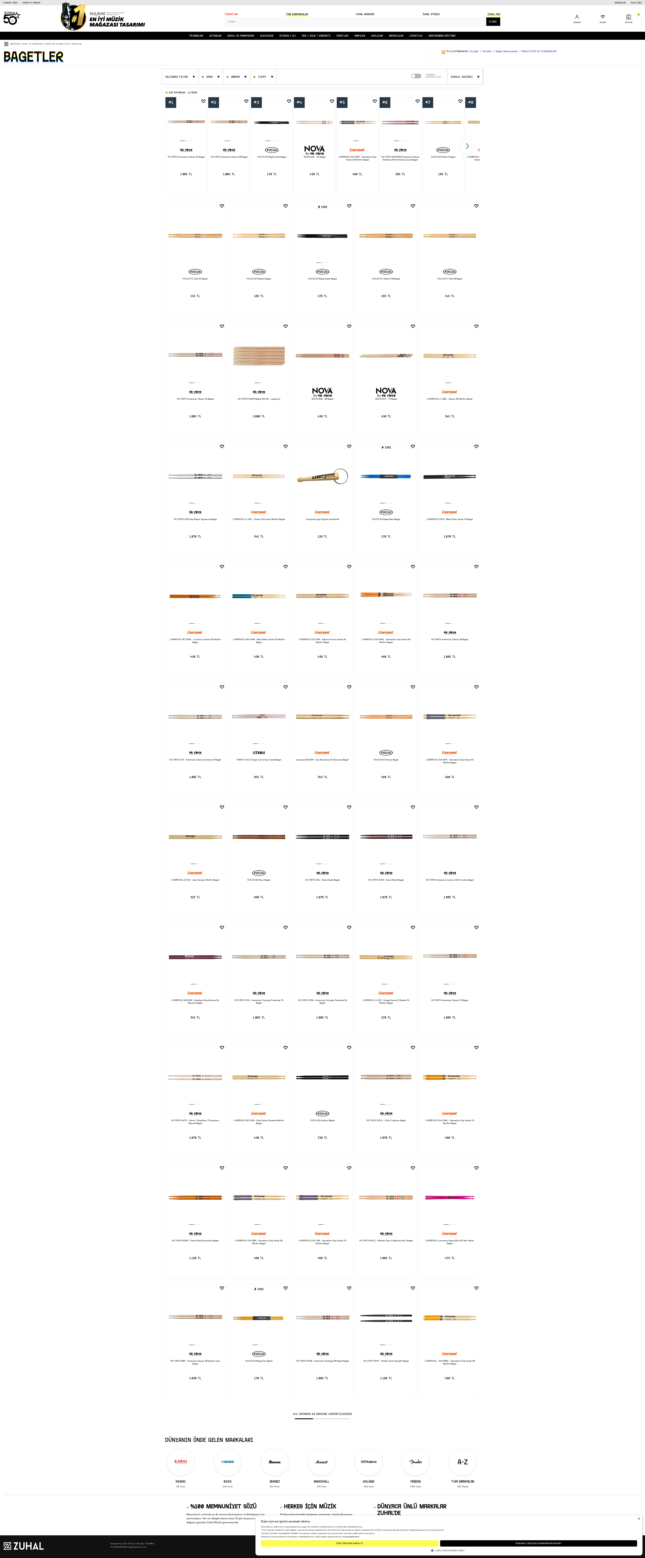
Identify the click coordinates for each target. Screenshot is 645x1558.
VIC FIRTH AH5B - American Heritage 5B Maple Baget (322, 1361)
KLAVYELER (266, 35)
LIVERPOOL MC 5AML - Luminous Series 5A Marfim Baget (195, 640)
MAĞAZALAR (620, 3)
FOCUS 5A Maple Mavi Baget (386, 519)
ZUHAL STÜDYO (431, 14)
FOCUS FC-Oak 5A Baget (195, 278)
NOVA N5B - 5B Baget (322, 399)
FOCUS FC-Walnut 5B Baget (386, 278)
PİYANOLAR (196, 35)
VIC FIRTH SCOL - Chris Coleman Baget (386, 1120)
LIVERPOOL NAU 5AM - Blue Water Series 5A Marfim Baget (259, 640)
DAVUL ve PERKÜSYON (240, 35)
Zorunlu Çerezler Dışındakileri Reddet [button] (538, 1543)
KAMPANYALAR (297, 14)
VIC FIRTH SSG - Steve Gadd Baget (322, 880)
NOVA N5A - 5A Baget (315, 157)
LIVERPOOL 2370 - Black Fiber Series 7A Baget (450, 519)
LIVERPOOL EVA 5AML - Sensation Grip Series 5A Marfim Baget (386, 640)
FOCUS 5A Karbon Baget (322, 1120)
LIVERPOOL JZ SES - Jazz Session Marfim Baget (195, 880)
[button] (449, 1550)
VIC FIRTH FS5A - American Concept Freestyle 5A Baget (322, 1001)
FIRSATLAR (231, 14)
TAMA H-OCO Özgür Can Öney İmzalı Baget (258, 759)
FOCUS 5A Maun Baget (258, 880)
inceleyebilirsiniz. (351, 1537)
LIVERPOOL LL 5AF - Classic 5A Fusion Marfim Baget (259, 519)
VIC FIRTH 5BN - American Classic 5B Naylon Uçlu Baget (195, 1362)
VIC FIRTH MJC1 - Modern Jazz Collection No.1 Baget (386, 1240)
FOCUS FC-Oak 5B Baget (449, 278)
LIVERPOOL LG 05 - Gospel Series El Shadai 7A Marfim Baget (386, 1001)
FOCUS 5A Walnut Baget (443, 157)
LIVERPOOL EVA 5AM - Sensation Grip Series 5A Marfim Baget (357, 158)
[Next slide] (467, 146)
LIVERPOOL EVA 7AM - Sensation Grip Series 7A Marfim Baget (322, 1242)
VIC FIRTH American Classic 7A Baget (449, 1000)
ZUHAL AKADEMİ (365, 14)
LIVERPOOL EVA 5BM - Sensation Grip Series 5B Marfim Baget (259, 1242)
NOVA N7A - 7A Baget (386, 399)
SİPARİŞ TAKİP (10, 3)
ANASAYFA (14, 44)
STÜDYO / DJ (287, 35)
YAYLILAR (377, 35)
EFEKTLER (342, 35)
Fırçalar (474, 51)
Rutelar (487, 51)
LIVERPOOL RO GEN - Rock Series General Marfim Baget (259, 1121)
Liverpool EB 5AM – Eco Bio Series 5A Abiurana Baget (322, 759)
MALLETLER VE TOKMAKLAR (539, 51)
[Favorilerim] (203, 101)
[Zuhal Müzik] (23, 1549)
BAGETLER (77, 44)
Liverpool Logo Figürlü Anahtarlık (322, 519)
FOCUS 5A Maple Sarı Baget (259, 1361)
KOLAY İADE (636, 3)
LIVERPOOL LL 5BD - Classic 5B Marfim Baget (449, 399)
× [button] (638, 1519)
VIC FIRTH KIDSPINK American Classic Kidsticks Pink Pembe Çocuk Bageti (400, 158)
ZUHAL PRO (493, 14)
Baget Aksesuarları (507, 51)
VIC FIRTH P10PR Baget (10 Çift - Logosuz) (259, 399)
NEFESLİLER (396, 35)
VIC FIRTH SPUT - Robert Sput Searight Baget (386, 1361)
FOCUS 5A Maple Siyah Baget (271, 157)
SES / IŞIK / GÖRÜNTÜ (316, 35)
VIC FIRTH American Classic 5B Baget (229, 157)
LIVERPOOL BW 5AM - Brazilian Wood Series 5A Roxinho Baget (195, 1001)
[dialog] (448, 1535)
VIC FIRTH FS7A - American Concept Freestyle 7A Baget (258, 1001)
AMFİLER (359, 35)
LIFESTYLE (415, 35)
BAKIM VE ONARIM (31, 3)
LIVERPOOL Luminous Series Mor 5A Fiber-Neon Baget (449, 1242)
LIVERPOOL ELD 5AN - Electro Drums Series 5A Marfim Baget (322, 640)
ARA (494, 21)
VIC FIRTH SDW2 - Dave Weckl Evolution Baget (195, 1240)
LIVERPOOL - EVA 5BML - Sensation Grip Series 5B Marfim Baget (450, 1362)
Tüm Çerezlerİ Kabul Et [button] (349, 1543)
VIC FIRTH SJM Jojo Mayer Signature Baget (195, 519)
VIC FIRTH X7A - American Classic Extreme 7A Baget (195, 759)
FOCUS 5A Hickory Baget (386, 759)
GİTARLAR (215, 35)
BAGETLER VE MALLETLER (58, 44)
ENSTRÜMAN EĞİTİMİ (442, 35)
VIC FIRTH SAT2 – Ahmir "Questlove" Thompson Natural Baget (195, 1121)
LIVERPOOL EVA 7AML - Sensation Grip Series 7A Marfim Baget (449, 1121)
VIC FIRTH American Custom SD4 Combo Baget (450, 880)
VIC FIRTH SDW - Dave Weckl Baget (386, 880)
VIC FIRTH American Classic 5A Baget (186, 157)
